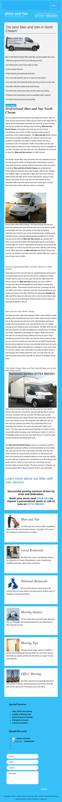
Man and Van (30, 519)
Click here (43, 498)
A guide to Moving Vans (21, 714)
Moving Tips (29, 643)
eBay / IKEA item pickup (22, 711)
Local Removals (32, 550)
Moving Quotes (31, 612)
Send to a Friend (23, 738)
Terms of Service (32, 799)
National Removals (34, 581)
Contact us (42, 799)
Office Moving (31, 674)
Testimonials (29, 741)
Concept (31, 796)
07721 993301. (36, 504)
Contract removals (20, 723)
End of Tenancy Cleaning (22, 717)
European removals (20, 720)
